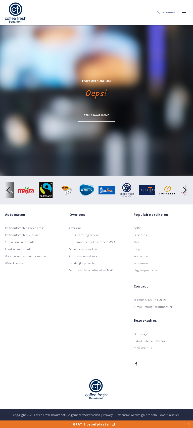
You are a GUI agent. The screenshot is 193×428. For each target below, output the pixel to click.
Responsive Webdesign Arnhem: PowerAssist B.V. (148, 415)
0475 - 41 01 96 (156, 300)
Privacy (108, 415)
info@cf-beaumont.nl (157, 307)
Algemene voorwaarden (84, 415)
